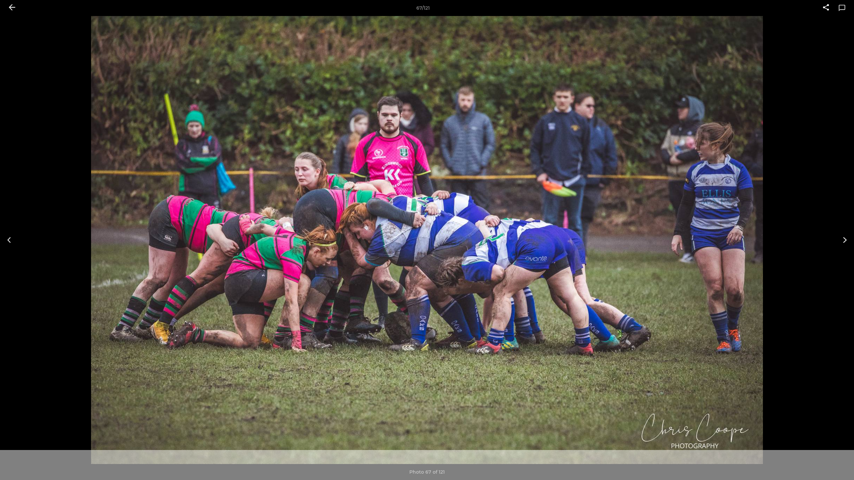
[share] (826, 8)
